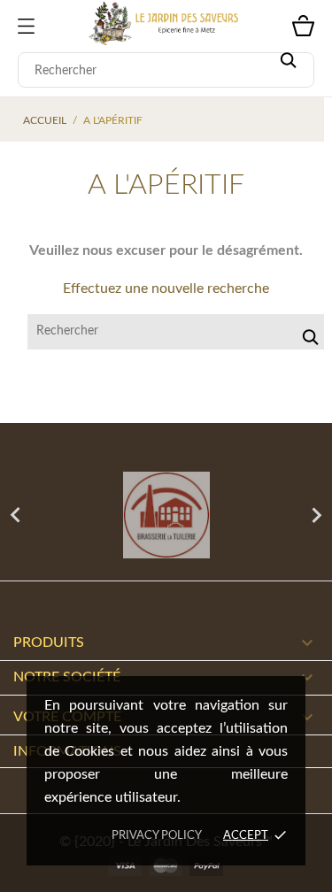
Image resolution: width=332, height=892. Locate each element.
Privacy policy (157, 836)
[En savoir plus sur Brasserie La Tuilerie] (166, 515)
